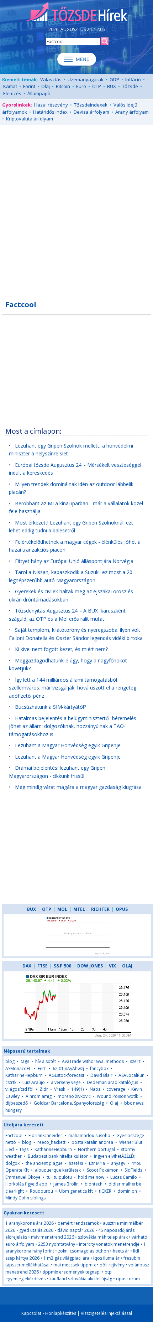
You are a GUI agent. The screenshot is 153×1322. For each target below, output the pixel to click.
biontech (93, 1184)
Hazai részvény (51, 105)
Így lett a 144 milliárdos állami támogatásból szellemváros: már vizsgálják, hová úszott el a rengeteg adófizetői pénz (72, 687)
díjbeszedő (16, 1103)
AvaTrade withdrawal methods (93, 1061)
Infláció (133, 79)
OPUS (122, 909)
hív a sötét (45, 1061)
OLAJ (127, 966)
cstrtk (10, 1082)
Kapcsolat (31, 1313)
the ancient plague (44, 1163)
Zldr (43, 1089)
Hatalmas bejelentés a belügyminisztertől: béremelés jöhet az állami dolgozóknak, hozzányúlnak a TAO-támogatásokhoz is (72, 726)
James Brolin (66, 1184)
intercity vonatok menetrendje (109, 1244)
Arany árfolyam (132, 112)
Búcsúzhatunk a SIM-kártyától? (50, 706)
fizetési (76, 1163)
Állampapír (39, 93)
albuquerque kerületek (58, 1170)
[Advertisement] (76, 208)
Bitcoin (63, 86)
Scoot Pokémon (102, 1170)
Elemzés (12, 93)
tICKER (105, 1191)
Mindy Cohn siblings (25, 1198)
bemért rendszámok (78, 1223)
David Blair (101, 1075)
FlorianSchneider (45, 1135)
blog (10, 1061)
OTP (96, 86)
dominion (127, 1191)
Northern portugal (96, 1149)
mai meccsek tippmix (74, 1265)
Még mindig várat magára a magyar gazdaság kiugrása (78, 787)
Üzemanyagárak (86, 79)
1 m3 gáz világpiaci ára (66, 1258)
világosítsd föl (19, 1089)
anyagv (118, 1163)
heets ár (121, 1251)
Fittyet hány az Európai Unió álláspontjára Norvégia (74, 561)
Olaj (45, 86)
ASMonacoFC (18, 1068)
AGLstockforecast (66, 1075)
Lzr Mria (97, 1163)
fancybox (99, 1068)
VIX (112, 966)
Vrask (59, 1089)
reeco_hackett (51, 1142)
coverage (115, 1089)
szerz (135, 1061)
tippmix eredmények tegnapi (72, 1272)
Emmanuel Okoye (23, 1177)
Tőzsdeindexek (90, 105)
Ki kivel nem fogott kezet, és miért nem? (61, 649)
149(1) (77, 1089)
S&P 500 (62, 966)
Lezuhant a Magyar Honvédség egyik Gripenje (68, 745)
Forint (29, 86)
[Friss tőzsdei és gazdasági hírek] (76, 12)
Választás (51, 79)
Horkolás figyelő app (26, 1184)
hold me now (91, 1177)
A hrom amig (39, 1096)
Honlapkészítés (60, 1313)
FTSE (42, 966)
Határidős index (50, 112)
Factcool (13, 1135)
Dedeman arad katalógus (112, 1082)
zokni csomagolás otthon (83, 1251)
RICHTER (100, 909)
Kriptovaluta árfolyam (29, 118)
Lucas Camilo (123, 1177)
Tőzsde (130, 86)
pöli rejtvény (112, 1265)
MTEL (79, 909)
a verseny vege (66, 1082)
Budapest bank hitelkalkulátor (58, 1156)
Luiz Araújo (33, 1082)
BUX (111, 86)
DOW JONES (90, 966)
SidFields (133, 1170)
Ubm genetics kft (76, 1191)
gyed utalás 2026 (36, 1230)
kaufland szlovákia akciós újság (80, 1279)
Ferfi (42, 1068)
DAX (26, 966)
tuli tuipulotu (59, 1177)
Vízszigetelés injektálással (106, 1313)
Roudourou (41, 1191)
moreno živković (74, 1096)
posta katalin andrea (92, 1142)
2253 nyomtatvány (56, 1244)
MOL (62, 909)
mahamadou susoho (89, 1135)
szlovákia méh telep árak (103, 1237)
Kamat (10, 86)
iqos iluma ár (106, 1258)
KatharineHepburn (24, 1075)
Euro (81, 86)
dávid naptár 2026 (75, 1230)
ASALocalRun (131, 1075)
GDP (114, 79)
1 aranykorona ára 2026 (29, 1223)
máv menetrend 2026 (52, 1237)
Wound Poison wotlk (117, 1096)
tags (25, 1061)
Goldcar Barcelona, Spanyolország (69, 1103)
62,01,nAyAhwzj (68, 1068)
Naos (95, 1089)
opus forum (128, 1279)
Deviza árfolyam (91, 112)
